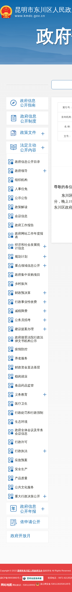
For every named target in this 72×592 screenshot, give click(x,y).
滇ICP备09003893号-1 (10, 578)
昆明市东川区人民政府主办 (29, 571)
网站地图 (6, 584)
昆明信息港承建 (34, 578)
